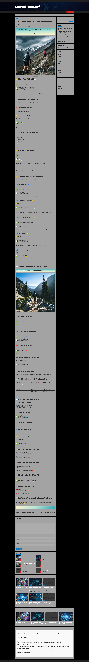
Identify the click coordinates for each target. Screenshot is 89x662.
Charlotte (18, 26)
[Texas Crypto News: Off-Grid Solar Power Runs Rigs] (22, 582)
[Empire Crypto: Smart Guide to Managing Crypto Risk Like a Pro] (35, 597)
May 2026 (59, 61)
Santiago (31, 591)
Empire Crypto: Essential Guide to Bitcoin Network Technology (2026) (38, 558)
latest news (44, 11)
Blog (19, 11)
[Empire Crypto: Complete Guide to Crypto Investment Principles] (49, 597)
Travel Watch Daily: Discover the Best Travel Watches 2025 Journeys (25, 512)
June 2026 (59, 59)
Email (17, 539)
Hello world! (68, 47)
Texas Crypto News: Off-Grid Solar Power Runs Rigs (18, 558)
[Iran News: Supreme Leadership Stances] (49, 582)
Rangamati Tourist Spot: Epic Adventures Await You (46, 512)
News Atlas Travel (21, 270)
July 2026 (59, 56)
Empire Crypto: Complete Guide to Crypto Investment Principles (38, 570)
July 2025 (59, 70)
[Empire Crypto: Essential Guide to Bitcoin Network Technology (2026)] (35, 582)
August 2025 (60, 68)
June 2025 (59, 72)
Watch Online (71, 11)
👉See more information (35, 507)
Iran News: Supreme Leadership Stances (18, 564)
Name (17, 535)
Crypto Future (28, 11)
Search (59, 18)
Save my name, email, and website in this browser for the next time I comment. (30, 547)
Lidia (44, 590)
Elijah (18, 590)
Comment (18, 521)
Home (16, 11)
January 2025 (60, 75)
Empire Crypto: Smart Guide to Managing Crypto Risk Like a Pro (18, 570)
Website (17, 543)
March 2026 (59, 65)
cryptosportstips (27, 6)
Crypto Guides (38, 11)
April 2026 (59, 63)
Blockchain (23, 11)
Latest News (60, 93)
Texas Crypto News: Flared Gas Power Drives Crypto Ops (38, 564)
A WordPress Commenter (62, 47)
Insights (33, 11)
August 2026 (60, 54)
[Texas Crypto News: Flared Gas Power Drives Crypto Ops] (22, 597)
